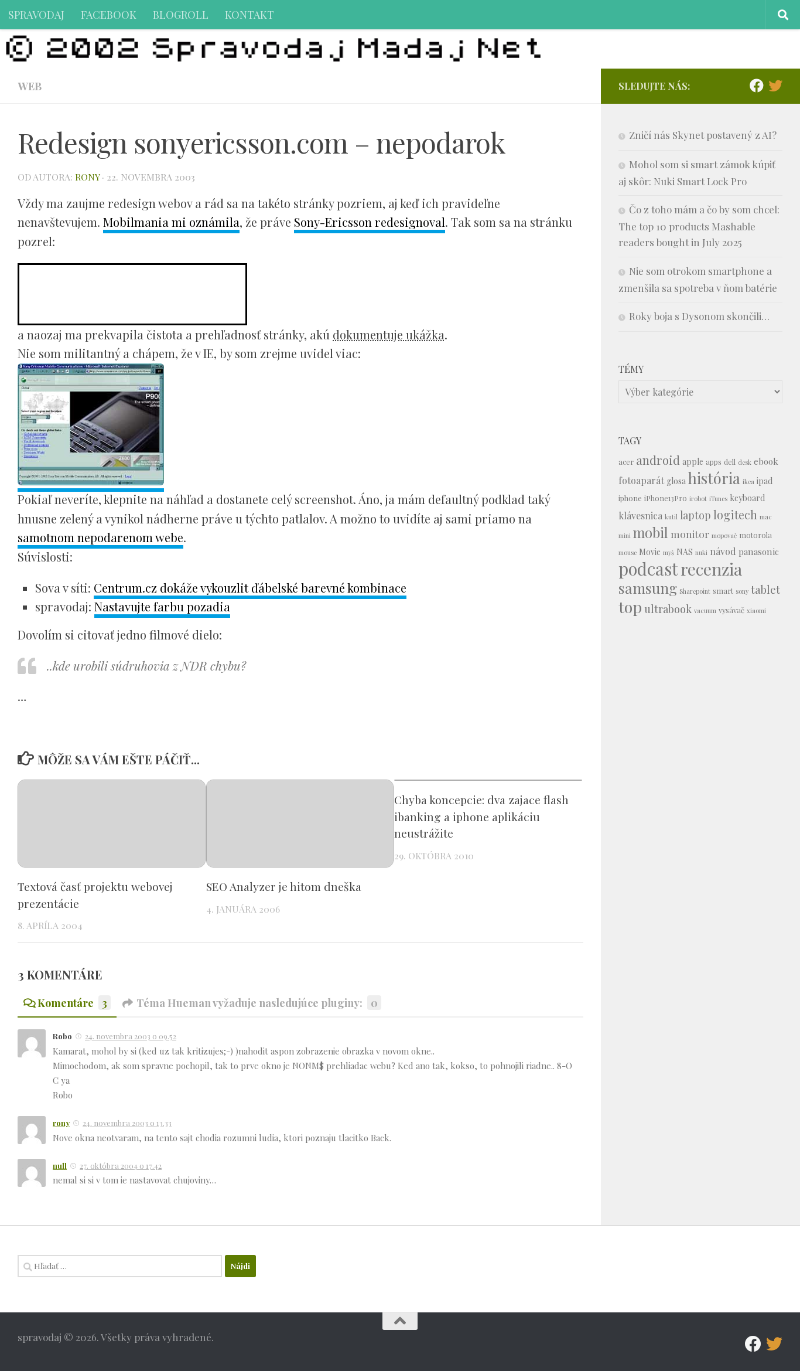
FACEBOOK (108, 14)
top (630, 606)
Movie (650, 551)
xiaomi (756, 610)
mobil (650, 532)
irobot (698, 498)
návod (723, 551)
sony (742, 591)
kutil (671, 516)
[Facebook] (757, 86)
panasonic (759, 551)
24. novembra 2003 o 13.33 (127, 1123)
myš (668, 552)
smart (723, 591)
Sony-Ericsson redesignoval (369, 222)
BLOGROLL (180, 14)
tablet (765, 589)
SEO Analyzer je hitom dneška (283, 886)
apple (692, 461)
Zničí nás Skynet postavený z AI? (703, 134)
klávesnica (640, 515)
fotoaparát (641, 480)
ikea (748, 481)
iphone (630, 498)
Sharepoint (694, 591)
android (658, 460)
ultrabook (668, 608)
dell (730, 462)
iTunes (718, 498)
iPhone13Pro (665, 498)
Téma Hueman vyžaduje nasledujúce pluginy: (257, 1002)
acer (626, 462)
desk (744, 462)
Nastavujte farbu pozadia (162, 606)
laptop (695, 515)
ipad (764, 481)
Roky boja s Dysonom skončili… (699, 315)
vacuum (705, 610)
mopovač (724, 535)
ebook (766, 461)
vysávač (731, 610)
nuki (701, 552)
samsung (647, 587)
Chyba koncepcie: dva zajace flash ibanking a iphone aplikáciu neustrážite (481, 816)
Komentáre (72, 1002)
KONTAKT (249, 14)
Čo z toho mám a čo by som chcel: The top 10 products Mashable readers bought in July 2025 (699, 226)
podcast (648, 568)
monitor (690, 533)
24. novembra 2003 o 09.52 (130, 1036)
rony (87, 177)
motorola (755, 535)
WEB (30, 86)
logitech (735, 514)
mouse (627, 552)
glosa (676, 481)
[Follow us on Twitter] (775, 86)
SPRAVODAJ (36, 14)
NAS (684, 551)
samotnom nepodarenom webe (100, 537)
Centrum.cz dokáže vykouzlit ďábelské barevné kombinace (250, 588)
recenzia (711, 569)
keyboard (747, 498)
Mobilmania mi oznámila (171, 222)
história (714, 478)
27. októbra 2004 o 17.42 (121, 1166)
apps (714, 462)
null (60, 1166)
